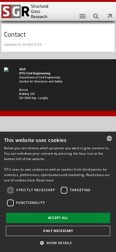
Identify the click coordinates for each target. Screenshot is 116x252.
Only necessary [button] (58, 230)
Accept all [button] (58, 217)
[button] (58, 243)
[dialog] (58, 192)
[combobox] (109, 138)
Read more (45, 180)
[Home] (58, 11)
